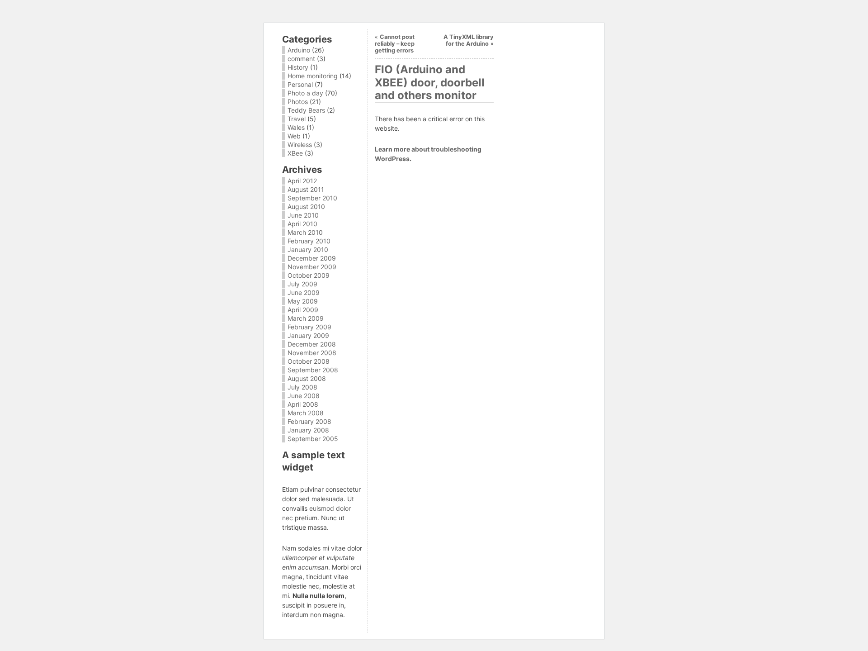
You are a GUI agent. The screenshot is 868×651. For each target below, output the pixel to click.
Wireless (300, 144)
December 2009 (312, 258)
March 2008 (306, 413)
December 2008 (312, 344)
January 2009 (308, 335)
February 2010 (309, 241)
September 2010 (312, 198)
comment (301, 58)
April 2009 (303, 310)
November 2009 (312, 267)
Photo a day (305, 93)
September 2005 (313, 438)
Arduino (299, 50)
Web (294, 136)
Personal (300, 84)
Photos (298, 101)
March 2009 (306, 318)
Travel (297, 119)
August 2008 (307, 378)
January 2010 (308, 249)
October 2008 (309, 361)
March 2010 (305, 232)
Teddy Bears (306, 110)
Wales (296, 127)
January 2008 (308, 430)
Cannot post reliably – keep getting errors (395, 43)
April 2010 (302, 224)
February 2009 (309, 327)
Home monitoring (313, 76)
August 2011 (306, 189)
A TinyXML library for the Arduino (468, 40)
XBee (295, 153)
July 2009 (302, 284)
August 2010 (306, 206)
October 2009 (309, 275)
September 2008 (313, 370)
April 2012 (302, 181)
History (298, 67)
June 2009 (304, 292)
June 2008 (304, 395)
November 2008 (312, 352)
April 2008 (303, 404)
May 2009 (303, 301)
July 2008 (302, 387)
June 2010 (303, 215)
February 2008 (309, 421)
